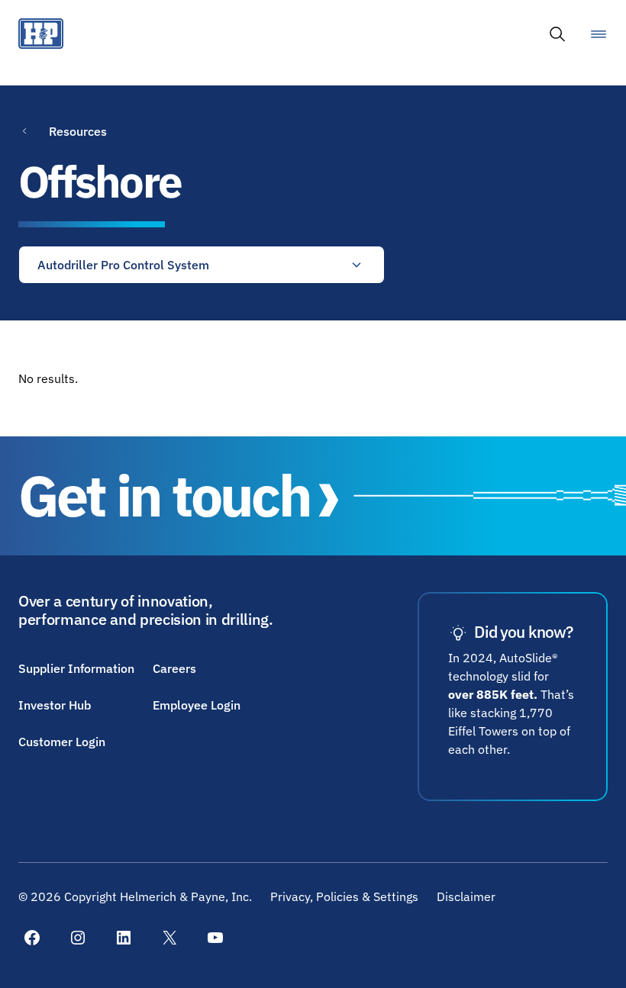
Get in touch (164, 495)
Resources (78, 131)
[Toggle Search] (557, 33)
